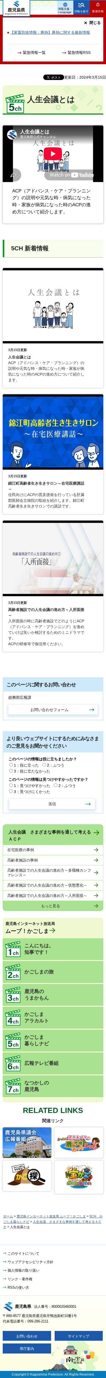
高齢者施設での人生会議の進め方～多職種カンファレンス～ (49, 872)
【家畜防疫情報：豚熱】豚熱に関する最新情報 (50, 32)
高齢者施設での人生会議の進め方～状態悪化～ (47, 885)
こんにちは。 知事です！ (39, 949)
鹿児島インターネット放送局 (30, 927)
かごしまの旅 (39, 971)
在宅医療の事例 (20, 850)
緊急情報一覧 (34, 52)
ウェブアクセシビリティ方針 (31, 1262)
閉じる (95, 22)
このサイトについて (23, 1253)
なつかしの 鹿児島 (36, 1086)
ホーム (8, 1216)
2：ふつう (55, 765)
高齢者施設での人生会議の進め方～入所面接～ (47, 895)
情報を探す (81, 11)
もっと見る (50, 906)
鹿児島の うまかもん (36, 995)
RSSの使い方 (18, 1287)
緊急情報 (98, 11)
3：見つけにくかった (32, 791)
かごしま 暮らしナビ (36, 1040)
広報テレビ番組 (41, 1063)
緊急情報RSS (79, 52)
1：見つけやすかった (32, 785)
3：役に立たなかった (32, 771)
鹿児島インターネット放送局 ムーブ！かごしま (51, 1216)
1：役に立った (26, 765)
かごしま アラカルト (36, 1017)
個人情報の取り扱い (23, 1270)
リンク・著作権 (20, 1279)
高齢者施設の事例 (22, 860)
